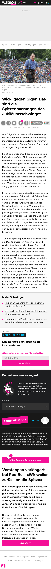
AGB (10, 560)
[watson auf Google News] (47, 123)
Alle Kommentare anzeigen (25, 459)
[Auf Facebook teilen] (3, 123)
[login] (3, 566)
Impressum (42, 557)
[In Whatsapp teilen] (8, 123)
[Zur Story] (25, 506)
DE (35, 2)
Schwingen (16, 45)
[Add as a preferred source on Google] (37, 123)
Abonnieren (25, 363)
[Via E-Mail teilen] (14, 123)
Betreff (5, 400)
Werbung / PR (23, 557)
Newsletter (9, 557)
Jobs (33, 557)
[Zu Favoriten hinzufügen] (26, 123)
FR (41, 2)
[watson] (9, 3)
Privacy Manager (35, 560)
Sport (4, 45)
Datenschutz (20, 560)
